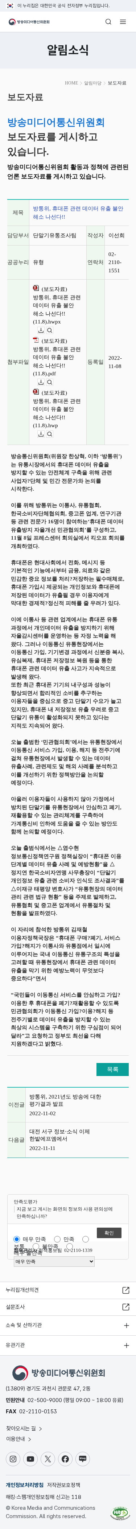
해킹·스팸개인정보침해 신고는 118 (43, 1497)
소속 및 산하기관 (24, 1325)
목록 (113, 1069)
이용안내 (16, 1439)
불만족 (50, 1246)
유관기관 (15, 1345)
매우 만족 (34, 1239)
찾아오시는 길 (21, 1428)
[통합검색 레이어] (108, 22)
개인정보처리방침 (25, 1485)
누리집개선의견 (22, 1290)
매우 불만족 (28, 1253)
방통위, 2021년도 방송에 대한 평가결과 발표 (65, 1100)
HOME (71, 83)
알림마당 (93, 83)
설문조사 (15, 1307)
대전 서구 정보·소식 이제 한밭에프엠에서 (59, 1135)
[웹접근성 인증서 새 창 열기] (120, 1510)
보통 (19, 1246)
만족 (68, 1239)
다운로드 (44, 330)
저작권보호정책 (63, 1485)
